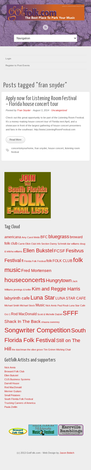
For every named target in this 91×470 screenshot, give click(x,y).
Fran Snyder (24, 110)
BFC (44, 237)
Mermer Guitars (12, 391)
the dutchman (19, 349)
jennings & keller (22, 289)
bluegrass (58, 236)
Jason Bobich (67, 452)
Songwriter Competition (37, 330)
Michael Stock (27, 305)
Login (8, 58)
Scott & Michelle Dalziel (49, 314)
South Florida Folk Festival (18, 399)
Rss (45, 27)
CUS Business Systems (17, 379)
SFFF (70, 313)
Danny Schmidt (58, 243)
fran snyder (41, 148)
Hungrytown (59, 280)
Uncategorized (59, 110)
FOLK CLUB (62, 261)
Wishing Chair (63, 349)
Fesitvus (75, 250)
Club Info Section (40, 243)
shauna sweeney (50, 322)
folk (49, 261)
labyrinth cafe (17, 298)
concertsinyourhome (22, 148)
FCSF (59, 251)
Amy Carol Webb (31, 237)
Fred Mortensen (36, 270)
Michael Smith (11, 305)
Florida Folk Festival (35, 261)
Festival (12, 260)
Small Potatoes (12, 395)
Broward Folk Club (14, 371)
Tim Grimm (49, 349)
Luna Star (42, 297)
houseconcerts (24, 280)
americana (12, 237)
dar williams (73, 243)
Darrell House (11, 383)
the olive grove (35, 349)
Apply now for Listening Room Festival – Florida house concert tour (41, 101)
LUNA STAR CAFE (70, 298)
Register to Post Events (18, 65)
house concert (56, 148)
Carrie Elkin (24, 243)
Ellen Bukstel (38, 250)
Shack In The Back (22, 321)
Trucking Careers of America (19, 403)
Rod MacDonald (24, 314)
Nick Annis (51, 305)
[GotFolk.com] (45, 19)
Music (40, 305)
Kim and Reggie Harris (56, 289)
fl (22, 261)
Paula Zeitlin (10, 407)
